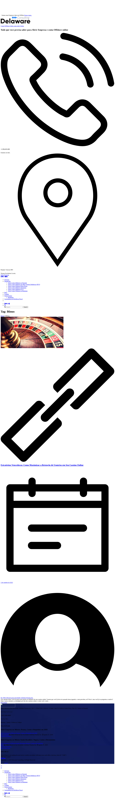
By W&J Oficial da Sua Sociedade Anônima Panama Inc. (17, 698)
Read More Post (5, 748)
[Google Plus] (4, 276)
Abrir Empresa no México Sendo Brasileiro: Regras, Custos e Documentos (22, 743)
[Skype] (3, 758)
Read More (4, 702)
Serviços (6, 279)
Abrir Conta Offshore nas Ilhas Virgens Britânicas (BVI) (24, 284)
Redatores (11, 297)
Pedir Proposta (5, 275)
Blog (5, 292)
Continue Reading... (6, 736)
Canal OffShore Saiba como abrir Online (12, 26)
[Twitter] (2, 276)
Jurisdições (7, 281)
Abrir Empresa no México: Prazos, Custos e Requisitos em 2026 (19, 733)
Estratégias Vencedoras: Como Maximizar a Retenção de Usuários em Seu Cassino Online (42, 465)
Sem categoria (5, 734)
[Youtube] (5, 276)
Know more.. (28, 15)
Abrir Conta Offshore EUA (16, 289)
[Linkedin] (7, 276)
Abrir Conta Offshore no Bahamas (17, 291)
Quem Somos (8, 296)
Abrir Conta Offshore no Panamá (17, 283)
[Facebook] (1, 276)
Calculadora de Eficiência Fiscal (13, 299)
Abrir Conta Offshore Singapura (17, 288)
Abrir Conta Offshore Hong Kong (17, 286)
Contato (6, 294)
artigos (6, 763)
